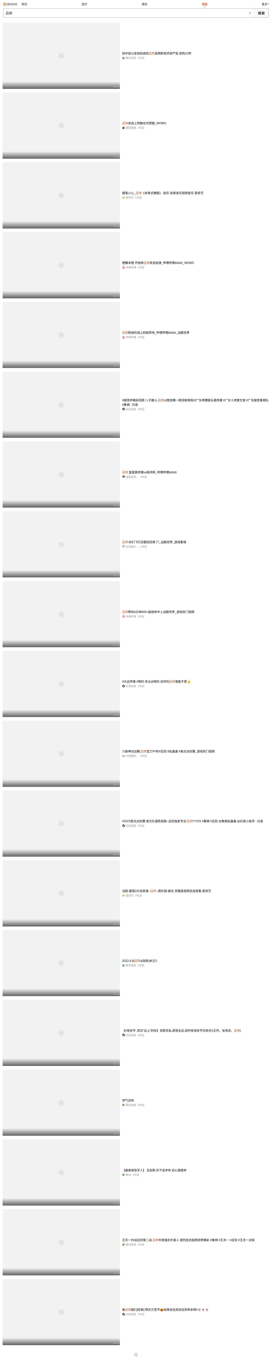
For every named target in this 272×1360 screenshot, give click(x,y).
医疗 (84, 4)
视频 (204, 4)
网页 (24, 4)
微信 (144, 4)
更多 (264, 4)
